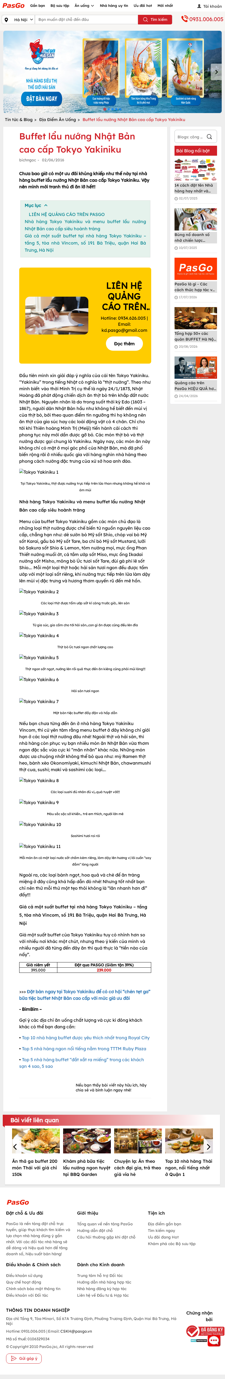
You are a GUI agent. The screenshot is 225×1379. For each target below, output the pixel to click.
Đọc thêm (124, 343)
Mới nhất (165, 5)
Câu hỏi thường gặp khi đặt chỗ (106, 1237)
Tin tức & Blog (19, 119)
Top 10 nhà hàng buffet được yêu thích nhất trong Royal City (86, 1037)
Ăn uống (83, 5)
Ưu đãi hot (143, 5)
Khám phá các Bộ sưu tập (172, 1243)
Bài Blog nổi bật (193, 150)
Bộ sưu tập (59, 5)
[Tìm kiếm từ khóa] (209, 137)
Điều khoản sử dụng (24, 1275)
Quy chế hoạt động (23, 1282)
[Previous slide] (8, 72)
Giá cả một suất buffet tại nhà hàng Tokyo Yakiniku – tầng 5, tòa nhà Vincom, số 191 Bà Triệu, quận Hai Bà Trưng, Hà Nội (85, 243)
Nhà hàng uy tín (114, 5)
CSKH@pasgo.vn (76, 1331)
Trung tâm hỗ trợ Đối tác (100, 1275)
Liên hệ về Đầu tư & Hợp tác (103, 1295)
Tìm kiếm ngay (161, 1230)
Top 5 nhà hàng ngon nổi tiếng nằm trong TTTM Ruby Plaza (84, 1048)
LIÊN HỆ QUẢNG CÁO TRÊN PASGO (67, 214)
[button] (15, 1147)
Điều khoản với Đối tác (27, 1295)
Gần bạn (37, 5)
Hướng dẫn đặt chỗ (95, 1230)
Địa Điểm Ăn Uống (57, 119)
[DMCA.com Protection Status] (198, 1340)
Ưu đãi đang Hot (163, 1237)
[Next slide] (216, 72)
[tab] (104, 109)
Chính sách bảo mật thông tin (33, 1288)
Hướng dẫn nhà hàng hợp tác (104, 1282)
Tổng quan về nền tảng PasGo (105, 1223)
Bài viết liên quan (34, 1120)
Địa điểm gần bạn (164, 1223)
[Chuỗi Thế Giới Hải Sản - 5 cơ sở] (112, 72)
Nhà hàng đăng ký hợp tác (101, 1288)
